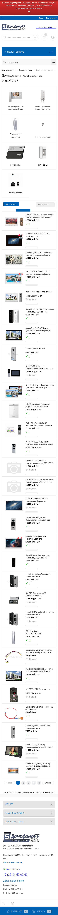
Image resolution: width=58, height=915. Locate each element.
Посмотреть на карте (12, 862)
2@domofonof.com (13, 880)
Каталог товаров (14, 51)
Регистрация (51, 18)
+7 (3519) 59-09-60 (46, 27)
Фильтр (13, 204)
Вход (41, 18)
